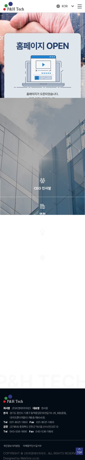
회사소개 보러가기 (41, 175)
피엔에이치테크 (13, 6)
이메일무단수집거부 (32, 445)
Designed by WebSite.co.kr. (21, 458)
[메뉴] (80, 6)
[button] (4, 365)
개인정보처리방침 (11, 445)
